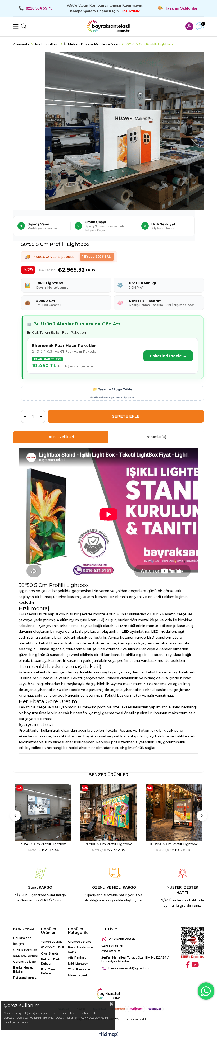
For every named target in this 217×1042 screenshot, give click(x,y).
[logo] (108, 994)
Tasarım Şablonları (181, 8)
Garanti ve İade (24, 962)
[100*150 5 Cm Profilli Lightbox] (173, 812)
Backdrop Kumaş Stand (81, 949)
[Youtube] (195, 964)
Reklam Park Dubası (50, 961)
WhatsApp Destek (121, 939)
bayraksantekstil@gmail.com (129, 968)
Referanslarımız (25, 977)
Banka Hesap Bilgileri (23, 969)
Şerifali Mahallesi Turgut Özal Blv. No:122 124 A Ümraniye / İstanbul (135, 959)
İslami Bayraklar (80, 975)
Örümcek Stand (79, 941)
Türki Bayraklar (79, 969)
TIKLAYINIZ (130, 11)
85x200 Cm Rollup (54, 947)
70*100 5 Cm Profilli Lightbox (108, 844)
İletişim (18, 944)
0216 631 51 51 (110, 951)
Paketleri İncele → (168, 355)
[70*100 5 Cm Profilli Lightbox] (108, 812)
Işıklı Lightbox (78, 963)
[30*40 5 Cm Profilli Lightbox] (43, 812)
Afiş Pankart (77, 957)
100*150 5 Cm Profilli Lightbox (174, 844)
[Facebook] (188, 964)
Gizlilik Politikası (25, 950)
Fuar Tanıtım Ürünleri (50, 971)
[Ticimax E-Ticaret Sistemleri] (108, 1035)
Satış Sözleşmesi (25, 955)
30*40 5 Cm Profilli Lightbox (43, 844)
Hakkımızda (22, 938)
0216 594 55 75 (112, 945)
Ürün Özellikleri (61, 437)
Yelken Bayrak (51, 941)
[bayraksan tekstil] (108, 26)
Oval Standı (49, 953)
